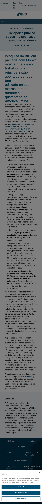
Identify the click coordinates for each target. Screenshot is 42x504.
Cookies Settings (21, 498)
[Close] (39, 472)
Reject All (21, 487)
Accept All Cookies (21, 492)
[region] (21, 486)
